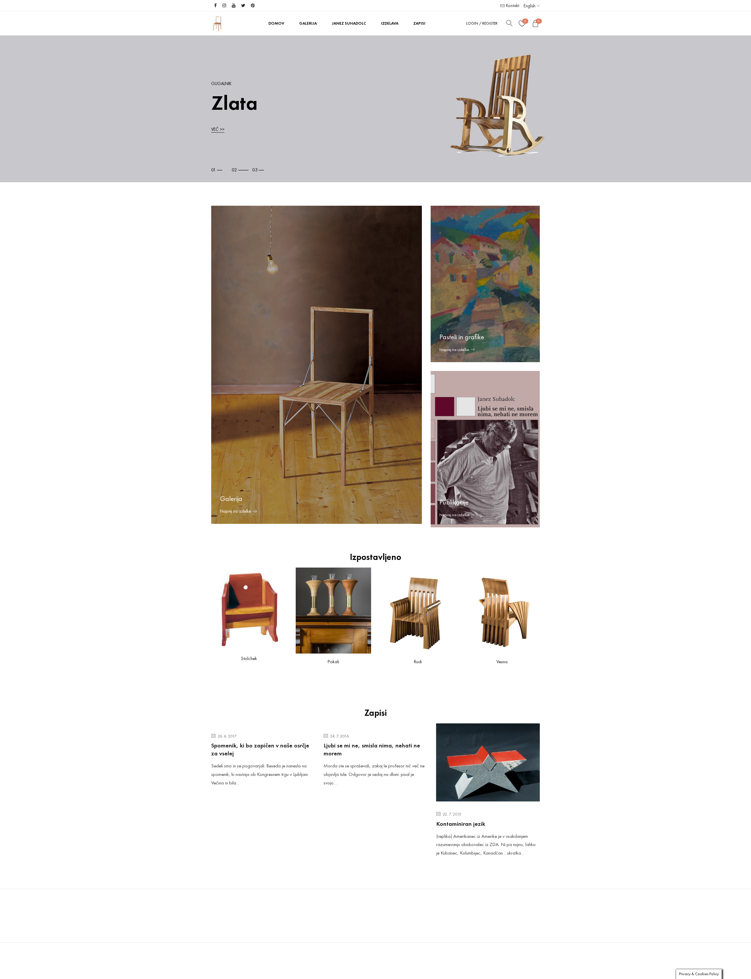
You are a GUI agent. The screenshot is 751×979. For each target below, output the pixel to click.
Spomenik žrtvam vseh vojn (471, 800)
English (529, 6)
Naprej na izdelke (454, 349)
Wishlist (525, 21)
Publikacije (453, 502)
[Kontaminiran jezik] (375, 762)
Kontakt (512, 5)
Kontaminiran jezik (348, 823)
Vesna (502, 661)
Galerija (231, 498)
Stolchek (249, 658)
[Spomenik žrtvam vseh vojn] (488, 751)
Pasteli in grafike (461, 337)
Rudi (418, 661)
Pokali (333, 661)
